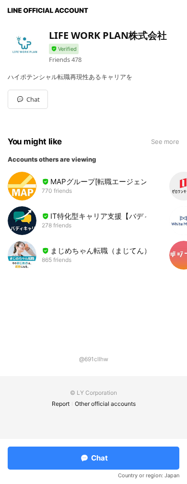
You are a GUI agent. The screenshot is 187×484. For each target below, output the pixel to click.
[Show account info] (64, 49)
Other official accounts (105, 403)
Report (61, 403)
